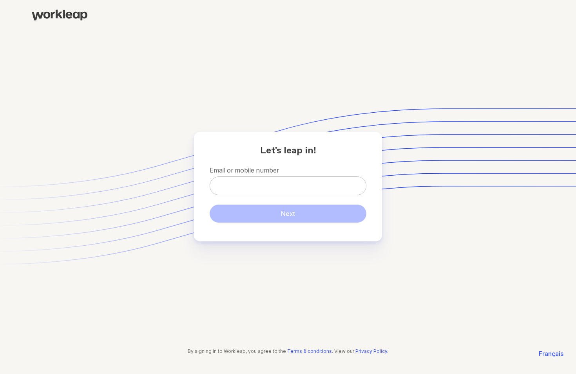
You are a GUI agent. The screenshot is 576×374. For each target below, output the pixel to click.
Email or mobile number (244, 170)
